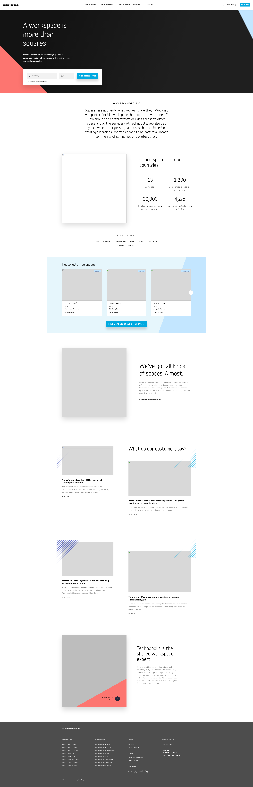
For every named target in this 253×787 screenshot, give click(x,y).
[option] (84, 292)
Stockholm (152, 242)
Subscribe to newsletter (173, 755)
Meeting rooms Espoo (102, 744)
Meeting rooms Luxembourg (105, 750)
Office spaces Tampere (70, 762)
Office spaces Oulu (68, 756)
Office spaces (67, 740)
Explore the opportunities (150, 399)
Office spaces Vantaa (69, 765)
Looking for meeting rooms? (37, 81)
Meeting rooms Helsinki (103, 747)
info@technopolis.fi (168, 744)
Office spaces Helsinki (69, 747)
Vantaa (131, 245)
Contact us (245, 5)
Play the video (248, 88)
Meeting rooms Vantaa (103, 765)
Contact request (169, 753)
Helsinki (107, 242)
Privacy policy (133, 760)
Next (190, 292)
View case (131, 514)
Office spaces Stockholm (70, 759)
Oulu (141, 242)
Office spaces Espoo (69, 744)
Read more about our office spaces (126, 324)
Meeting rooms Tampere (103, 762)
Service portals (133, 747)
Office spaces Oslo (68, 753)
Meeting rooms (100, 740)
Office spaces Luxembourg (71, 750)
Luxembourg (120, 242)
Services (131, 744)
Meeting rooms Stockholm (104, 759)
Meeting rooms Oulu (102, 756)
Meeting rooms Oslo (102, 753)
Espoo (96, 242)
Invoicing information (135, 757)
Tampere (120, 245)
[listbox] (128, 292)
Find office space (87, 76)
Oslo (132, 242)
